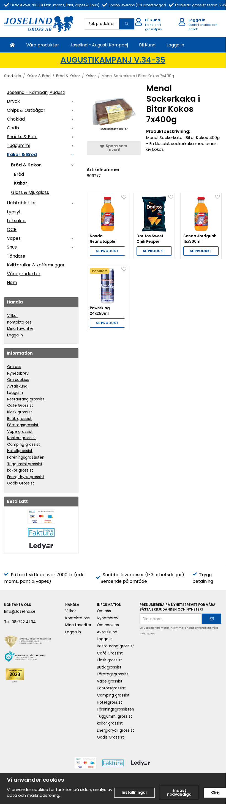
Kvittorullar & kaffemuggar (36, 265)
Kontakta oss (19, 322)
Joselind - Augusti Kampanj (99, 45)
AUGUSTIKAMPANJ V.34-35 (113, 60)
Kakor (20, 183)
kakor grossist (20, 470)
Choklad (16, 119)
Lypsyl (13, 212)
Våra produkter (42, 45)
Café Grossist (20, 405)
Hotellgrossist (19, 450)
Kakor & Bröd (22, 154)
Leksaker (16, 221)
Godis (13, 128)
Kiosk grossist (19, 412)
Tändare (16, 256)
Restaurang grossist (25, 399)
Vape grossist (20, 431)
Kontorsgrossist (21, 438)
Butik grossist (19, 418)
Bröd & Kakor (26, 165)
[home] (12, 44)
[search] (126, 23)
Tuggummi (18, 145)
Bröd (19, 174)
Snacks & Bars (22, 136)
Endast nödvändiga (179, 792)
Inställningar (134, 792)
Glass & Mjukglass (30, 192)
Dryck (13, 101)
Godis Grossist (20, 483)
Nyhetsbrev (18, 373)
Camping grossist (23, 444)
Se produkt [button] (107, 251)
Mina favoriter (20, 328)
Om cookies (18, 379)
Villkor (12, 315)
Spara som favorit (115, 147)
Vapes (14, 238)
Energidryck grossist (25, 477)
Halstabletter (21, 203)
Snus (12, 247)
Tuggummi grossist (24, 464)
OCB (12, 229)
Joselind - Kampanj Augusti (36, 92)
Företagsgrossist (23, 425)
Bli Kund (147, 45)
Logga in (175, 45)
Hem (12, 282)
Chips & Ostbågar (26, 110)
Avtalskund (17, 386)
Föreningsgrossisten (25, 457)
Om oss (14, 366)
